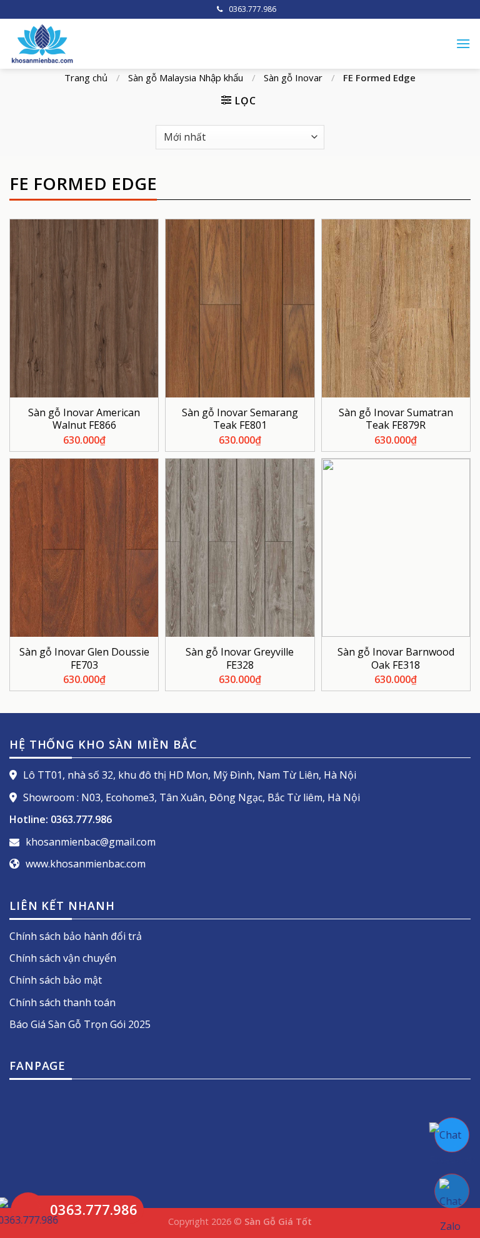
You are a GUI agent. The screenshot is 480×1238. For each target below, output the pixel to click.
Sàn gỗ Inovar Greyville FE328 (240, 659)
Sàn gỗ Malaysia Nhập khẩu (185, 77)
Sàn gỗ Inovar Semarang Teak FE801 (240, 419)
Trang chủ (86, 77)
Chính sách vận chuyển (62, 958)
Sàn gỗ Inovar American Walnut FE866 (84, 419)
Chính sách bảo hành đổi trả (75, 936)
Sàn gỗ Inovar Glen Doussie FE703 (84, 659)
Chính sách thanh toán (62, 1002)
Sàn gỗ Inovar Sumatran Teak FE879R (396, 419)
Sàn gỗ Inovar (293, 77)
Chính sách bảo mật (55, 980)
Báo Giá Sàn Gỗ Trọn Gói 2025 (80, 1024)
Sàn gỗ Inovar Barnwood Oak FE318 (396, 659)
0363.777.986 (252, 9)
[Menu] (463, 43)
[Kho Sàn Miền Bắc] (150, 44)
